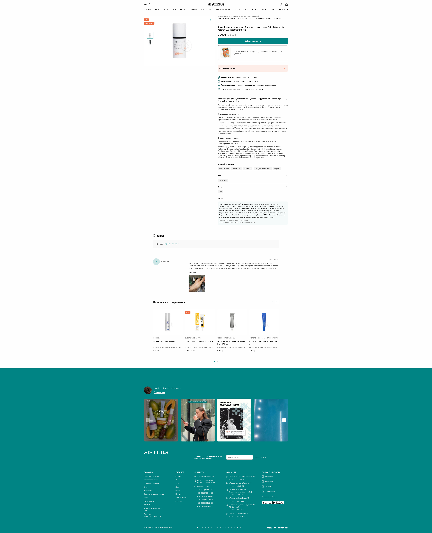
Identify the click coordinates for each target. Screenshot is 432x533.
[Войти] (281, 4)
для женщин (223, 180)
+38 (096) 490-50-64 (205, 506)
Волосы (178, 476)
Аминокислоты (224, 169)
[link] (286, 4)
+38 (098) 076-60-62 (237, 516)
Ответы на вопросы (151, 483)
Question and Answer (193, 338)
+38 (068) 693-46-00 (205, 500)
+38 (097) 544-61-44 (236, 501)
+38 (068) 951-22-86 (205, 503)
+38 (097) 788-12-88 (205, 493)
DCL (219, 23)
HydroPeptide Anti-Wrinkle (270, 338)
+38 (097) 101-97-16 (236, 495)
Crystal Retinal (229, 338)
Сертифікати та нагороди (154, 494)
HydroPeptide (254, 338)
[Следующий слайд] (277, 302)
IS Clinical (156, 338)
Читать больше (193, 273)
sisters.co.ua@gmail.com (206, 476)
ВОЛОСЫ (147, 9)
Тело (177, 483)
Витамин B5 (236, 169)
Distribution (269, 486)
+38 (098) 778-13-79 (236, 479)
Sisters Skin (269, 481)
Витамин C (247, 169)
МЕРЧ (182, 9)
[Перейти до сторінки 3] (217, 361)
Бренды (179, 501)
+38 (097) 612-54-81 (204, 490)
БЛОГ (273, 9)
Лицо (177, 480)
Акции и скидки (181, 498)
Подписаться (159, 392)
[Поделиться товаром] (210, 20)
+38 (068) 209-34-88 (237, 510)
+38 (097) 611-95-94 (236, 486)
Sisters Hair (269, 477)
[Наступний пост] (284, 420)
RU (145, 4)
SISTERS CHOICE (241, 9)
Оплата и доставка (151, 476)
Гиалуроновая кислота (262, 169)
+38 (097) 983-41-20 (205, 496)
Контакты (147, 505)
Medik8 (219, 338)
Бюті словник (149, 501)
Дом (177, 487)
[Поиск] (149, 4)
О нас (146, 487)
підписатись (260, 457)
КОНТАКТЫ (283, 9)
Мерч (178, 490)
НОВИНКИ (193, 9)
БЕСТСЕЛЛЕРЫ (206, 9)
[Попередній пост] (148, 420)
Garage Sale (149, 23)
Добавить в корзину (253, 41)
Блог (145, 498)
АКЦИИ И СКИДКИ (223, 9)
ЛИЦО (157, 9)
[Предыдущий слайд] (272, 302)
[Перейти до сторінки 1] (214, 361)
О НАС (264, 9)
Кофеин (276, 169)
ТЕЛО (166, 9)
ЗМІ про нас (148, 490)
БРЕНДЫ (255, 9)
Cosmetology (270, 491)
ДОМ (174, 9)
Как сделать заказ (151, 480)
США (220, 191)
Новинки (179, 494)
